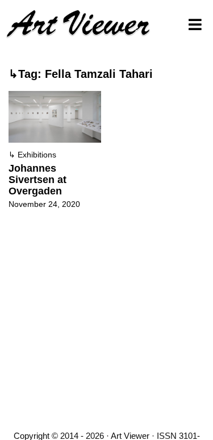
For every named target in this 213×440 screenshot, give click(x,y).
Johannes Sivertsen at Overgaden (37, 180)
